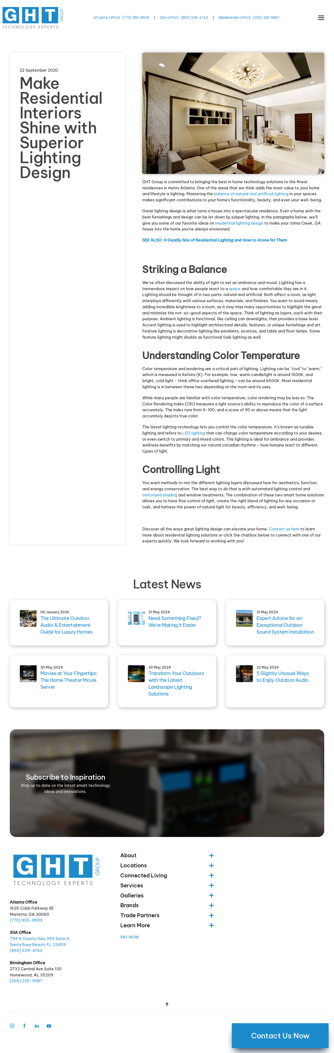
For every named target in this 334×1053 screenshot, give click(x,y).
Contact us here (284, 528)
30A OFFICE (169, 17)
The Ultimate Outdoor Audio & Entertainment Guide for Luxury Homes (66, 625)
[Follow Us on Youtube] (48, 1025)
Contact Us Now (280, 1035)
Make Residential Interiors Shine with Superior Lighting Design (61, 127)
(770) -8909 (135, 17)
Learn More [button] (135, 925)
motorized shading (159, 494)
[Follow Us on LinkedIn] (36, 1025)
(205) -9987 (266, 17)
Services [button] (131, 885)
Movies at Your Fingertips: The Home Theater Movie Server (68, 680)
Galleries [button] (132, 895)
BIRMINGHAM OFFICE (235, 17)
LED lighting (193, 433)
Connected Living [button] (143, 875)
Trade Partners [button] (139, 915)
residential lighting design (239, 223)
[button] (321, 18)
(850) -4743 (194, 17)
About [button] (128, 855)
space (235, 288)
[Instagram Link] (12, 1025)
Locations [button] (133, 865)
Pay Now (129, 937)
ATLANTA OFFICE (107, 17)
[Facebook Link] (24, 1025)
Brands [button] (129, 905)
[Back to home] (33, 18)
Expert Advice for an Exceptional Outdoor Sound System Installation (285, 625)
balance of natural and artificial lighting (251, 193)
